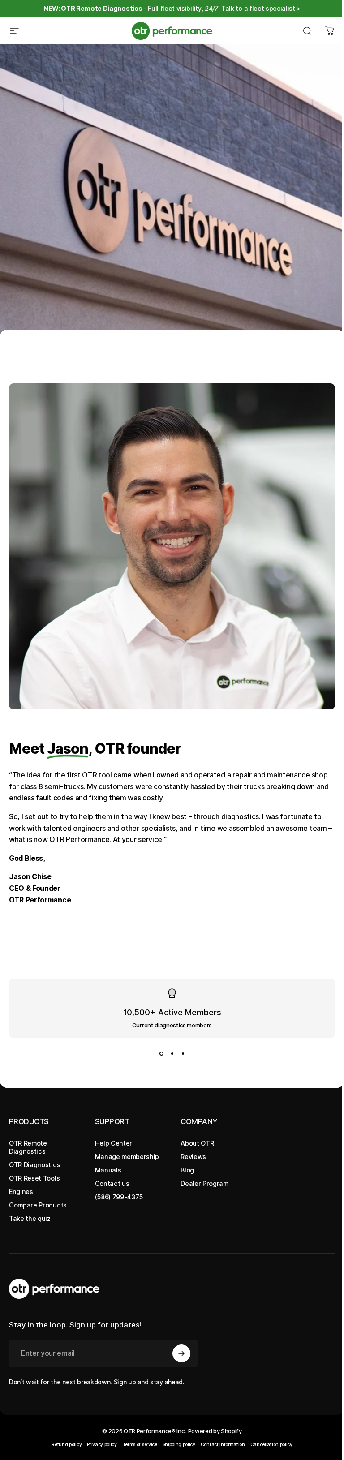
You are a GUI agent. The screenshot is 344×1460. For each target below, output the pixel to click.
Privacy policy (102, 1444)
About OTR (197, 1143)
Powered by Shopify (215, 1430)
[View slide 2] (172, 1053)
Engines (21, 1191)
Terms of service (139, 1444)
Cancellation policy (271, 1444)
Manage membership (127, 1156)
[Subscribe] (181, 1353)
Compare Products (38, 1205)
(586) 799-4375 (119, 1197)
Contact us (112, 1183)
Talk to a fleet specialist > (261, 8)
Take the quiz (30, 1218)
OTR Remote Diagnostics (28, 1147)
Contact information (223, 1444)
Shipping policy (179, 1444)
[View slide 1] (161, 1053)
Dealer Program (204, 1183)
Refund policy (67, 1444)
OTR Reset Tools (34, 1178)
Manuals (108, 1170)
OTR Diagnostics (34, 1164)
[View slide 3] (182, 1053)
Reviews (193, 1156)
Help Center (113, 1143)
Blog (187, 1170)
